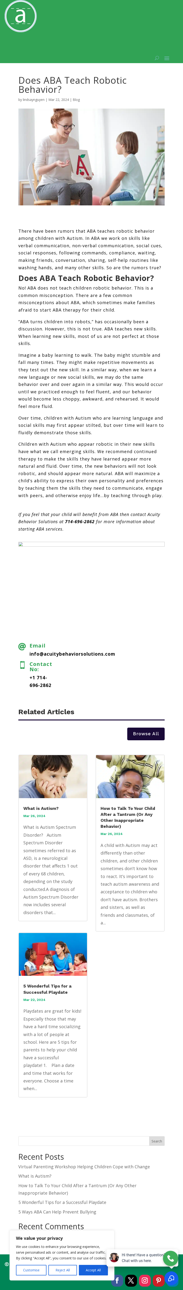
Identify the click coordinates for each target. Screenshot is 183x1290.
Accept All (93, 1270)
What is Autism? (41, 808)
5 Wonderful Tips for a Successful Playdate (62, 1202)
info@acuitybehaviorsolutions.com (72, 654)
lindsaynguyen (34, 99)
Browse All (146, 733)
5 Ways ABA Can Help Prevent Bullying (57, 1212)
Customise (31, 1270)
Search (157, 1141)
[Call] (171, 1258)
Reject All (63, 1270)
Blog (76, 99)
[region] (62, 1255)
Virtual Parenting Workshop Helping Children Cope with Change (84, 1166)
